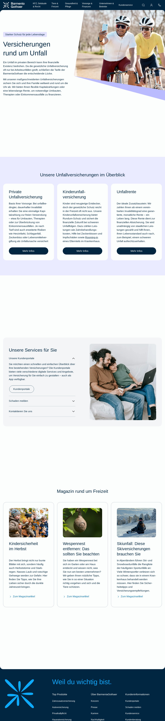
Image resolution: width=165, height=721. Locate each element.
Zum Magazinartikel (24, 596)
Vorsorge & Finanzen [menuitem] (87, 5)
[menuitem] (143, 5)
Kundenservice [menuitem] (126, 5)
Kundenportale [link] (21, 389)
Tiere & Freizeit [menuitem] (55, 5)
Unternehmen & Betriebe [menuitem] (106, 5)
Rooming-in (91, 237)
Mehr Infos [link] (28, 251)
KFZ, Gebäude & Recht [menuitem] (40, 5)
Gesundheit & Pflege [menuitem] (71, 5)
